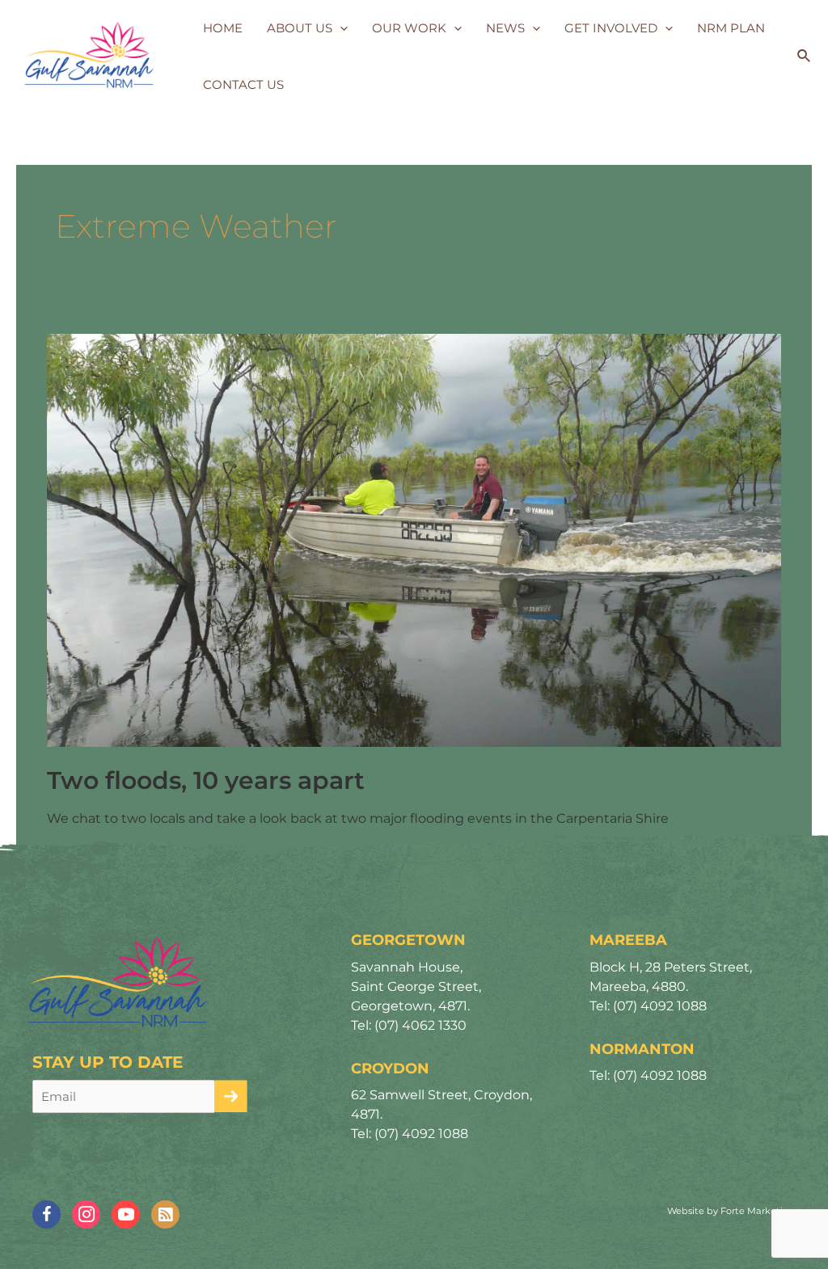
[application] (340, 28)
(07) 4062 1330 (420, 1025)
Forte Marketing (758, 1210)
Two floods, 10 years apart (206, 780)
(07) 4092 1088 (421, 1133)
